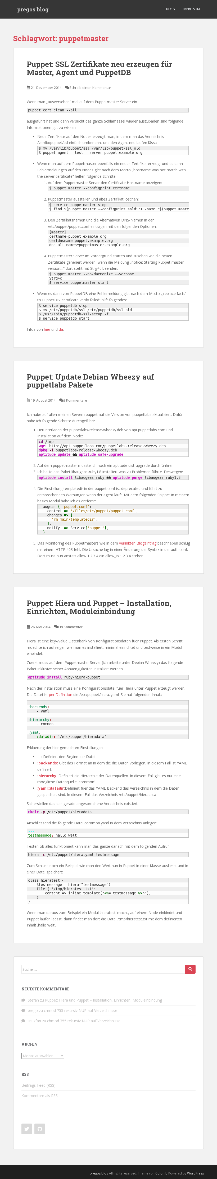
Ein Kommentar (70, 626)
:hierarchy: (47, 775)
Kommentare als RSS (39, 1095)
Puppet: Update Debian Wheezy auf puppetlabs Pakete (90, 381)
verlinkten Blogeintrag (137, 543)
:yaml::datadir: (51, 788)
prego (33, 1010)
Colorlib (161, 1173)
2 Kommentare (75, 400)
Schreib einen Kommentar (90, 87)
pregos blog (33, 9)
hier (47, 329)
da (61, 329)
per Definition (60, 694)
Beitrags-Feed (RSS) (38, 1085)
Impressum (191, 9)
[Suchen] (190, 969)
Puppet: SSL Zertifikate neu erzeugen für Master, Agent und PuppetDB (99, 68)
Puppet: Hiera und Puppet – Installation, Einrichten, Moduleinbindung (99, 607)
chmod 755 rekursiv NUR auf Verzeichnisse (80, 1010)
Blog (170, 9)
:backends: (47, 762)
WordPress (195, 1173)
